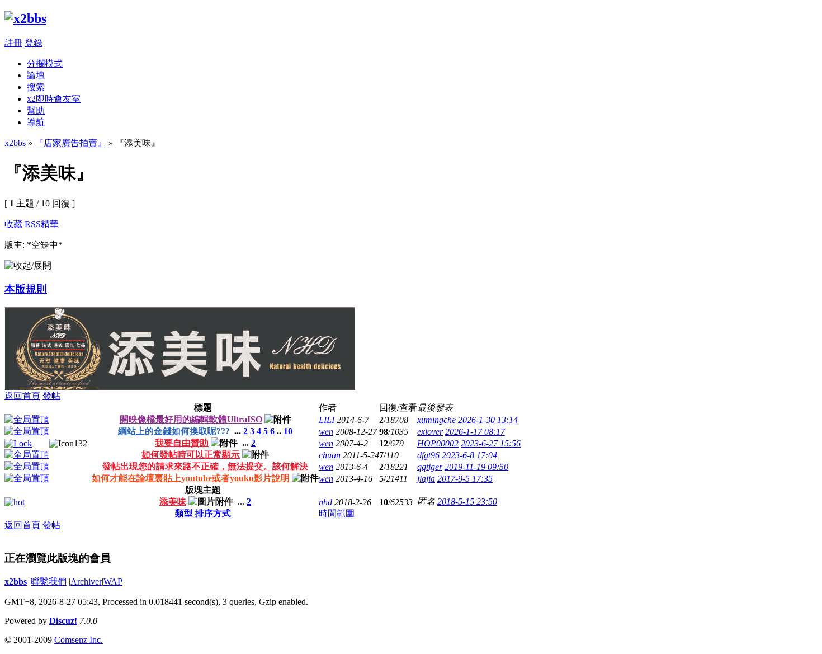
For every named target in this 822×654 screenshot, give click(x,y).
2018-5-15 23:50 (467, 501)
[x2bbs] (25, 18)
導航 (36, 122)
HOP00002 (438, 443)
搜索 (36, 87)
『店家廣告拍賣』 (70, 143)
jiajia (426, 478)
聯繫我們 (49, 581)
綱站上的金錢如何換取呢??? (174, 431)
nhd (325, 502)
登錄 (33, 43)
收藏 (13, 224)
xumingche (436, 420)
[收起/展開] (27, 266)
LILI (326, 420)
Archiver (86, 581)
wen (326, 431)
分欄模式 (45, 63)
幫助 (36, 110)
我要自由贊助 (182, 443)
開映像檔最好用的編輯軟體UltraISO (191, 419)
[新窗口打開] (26, 419)
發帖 (51, 396)
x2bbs (15, 143)
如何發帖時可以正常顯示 (190, 454)
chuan (330, 455)
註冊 (13, 43)
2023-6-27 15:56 (491, 443)
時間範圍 (337, 513)
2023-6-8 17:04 (469, 455)
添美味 (172, 501)
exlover (430, 431)
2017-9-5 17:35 (465, 478)
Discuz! (63, 620)
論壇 (36, 75)
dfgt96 (428, 455)
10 (288, 431)
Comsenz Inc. (78, 639)
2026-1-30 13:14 (488, 420)
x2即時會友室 (54, 98)
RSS (33, 224)
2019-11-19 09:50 (476, 467)
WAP (112, 581)
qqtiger (429, 467)
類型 (184, 513)
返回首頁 (22, 396)
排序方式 (213, 513)
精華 (50, 224)
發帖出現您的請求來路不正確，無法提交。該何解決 (205, 466)
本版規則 (25, 289)
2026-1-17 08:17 (475, 431)
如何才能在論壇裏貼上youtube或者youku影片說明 (191, 478)
